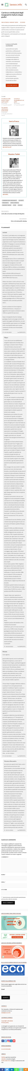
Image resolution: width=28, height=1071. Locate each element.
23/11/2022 (9, 830)
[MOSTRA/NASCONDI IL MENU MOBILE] (2, 5)
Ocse (14, 205)
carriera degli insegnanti (9, 200)
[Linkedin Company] (11, 1041)
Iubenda (3, 1059)
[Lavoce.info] (14, 4)
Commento (5, 857)
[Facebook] (3, 1041)
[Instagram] (8, 1041)
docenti (21, 200)
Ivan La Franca (5, 22)
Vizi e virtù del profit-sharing (19, 221)
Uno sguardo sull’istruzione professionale (4, 109)
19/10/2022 (8, 332)
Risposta (22, 332)
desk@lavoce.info (5, 1012)
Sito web (4, 889)
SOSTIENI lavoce (12, 85)
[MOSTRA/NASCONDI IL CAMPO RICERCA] (26, 5)
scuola (20, 205)
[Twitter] (5, 1041)
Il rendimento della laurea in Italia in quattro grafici (5, 100)
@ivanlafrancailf (7, 147)
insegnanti (5, 202)
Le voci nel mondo (6, 1049)
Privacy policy (5, 1022)
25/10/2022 (8, 756)
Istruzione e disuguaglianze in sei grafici (19, 100)
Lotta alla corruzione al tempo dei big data (12, 213)
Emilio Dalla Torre (6, 1060)
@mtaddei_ (5, 194)
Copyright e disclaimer (7, 1020)
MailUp (3, 1057)
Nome (3, 874)
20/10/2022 (9, 646)
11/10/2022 (22, 22)
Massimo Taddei (14, 22)
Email (3, 882)
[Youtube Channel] (14, 1041)
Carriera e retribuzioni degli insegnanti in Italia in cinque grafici (12, 15)
